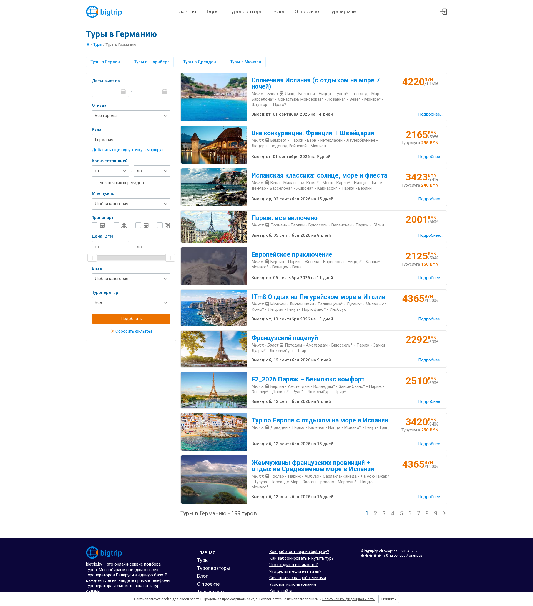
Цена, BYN (102, 236)
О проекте (307, 11)
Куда (97, 129)
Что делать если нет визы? (295, 571)
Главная (186, 11)
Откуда (99, 105)
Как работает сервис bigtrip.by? (299, 551)
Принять (388, 599)
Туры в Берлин (105, 61)
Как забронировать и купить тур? (301, 558)
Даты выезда (106, 80)
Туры (212, 11)
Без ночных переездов (122, 182)
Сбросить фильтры (131, 331)
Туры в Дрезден (199, 61)
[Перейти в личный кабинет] (443, 11)
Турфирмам (342, 11)
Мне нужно (103, 193)
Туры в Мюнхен (245, 61)
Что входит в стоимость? (293, 564)
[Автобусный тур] (98, 225)
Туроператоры (246, 11)
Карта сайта (280, 590)
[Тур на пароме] (120, 225)
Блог (279, 11)
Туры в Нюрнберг (151, 61)
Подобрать (131, 318)
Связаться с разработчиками (297, 577)
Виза (97, 268)
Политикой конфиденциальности (348, 599)
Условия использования (292, 584)
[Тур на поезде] (142, 225)
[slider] (92, 258)
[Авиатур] (163, 225)
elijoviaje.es (388, 551)
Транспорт (103, 217)
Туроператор (105, 292)
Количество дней (110, 160)
